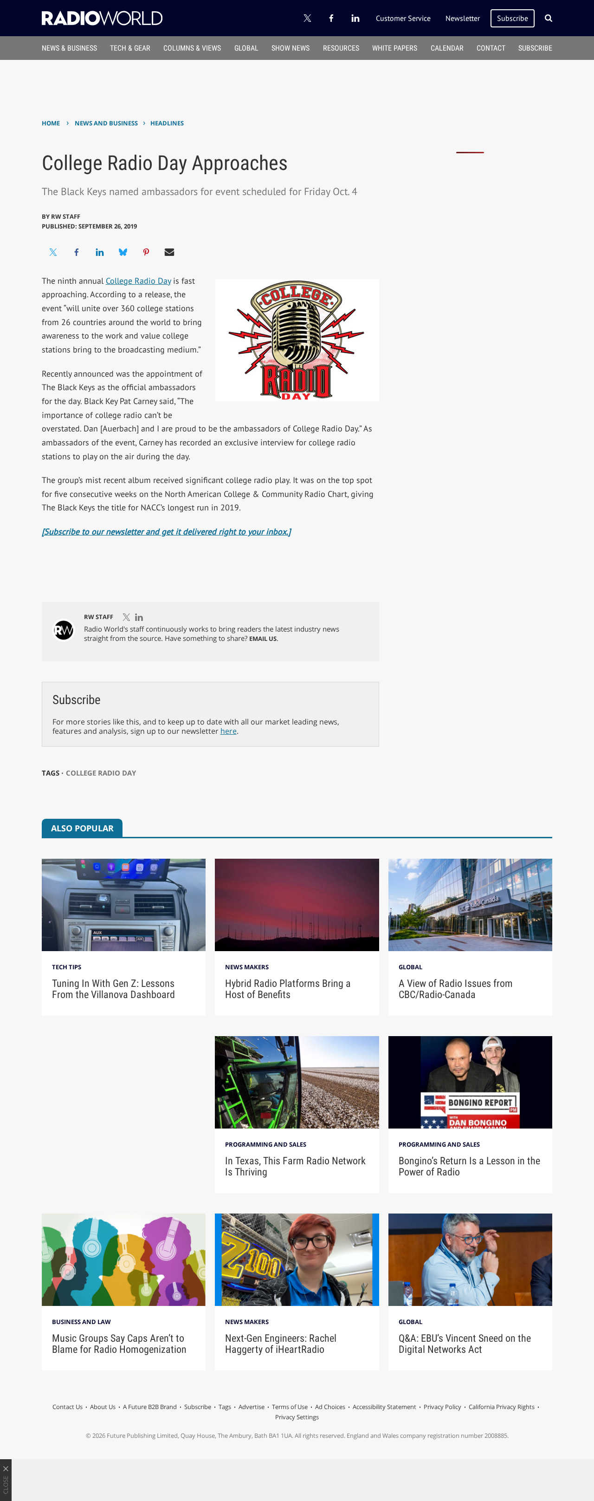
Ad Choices (330, 1407)
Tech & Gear (130, 48)
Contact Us (67, 1407)
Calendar (447, 48)
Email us (263, 638)
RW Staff (65, 216)
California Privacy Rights (502, 1407)
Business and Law (81, 1322)
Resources (341, 48)
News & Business (69, 48)
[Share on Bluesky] (123, 252)
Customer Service (403, 18)
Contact (491, 48)
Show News (290, 48)
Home (51, 123)
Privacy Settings (297, 1417)
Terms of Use (290, 1407)
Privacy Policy (442, 1407)
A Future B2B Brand (150, 1407)
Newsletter (463, 18)
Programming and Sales (265, 1144)
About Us (103, 1407)
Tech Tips (66, 967)
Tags (225, 1407)
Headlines (167, 123)
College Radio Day (138, 280)
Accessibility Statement (384, 1407)
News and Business (106, 123)
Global (246, 48)
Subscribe (512, 18)
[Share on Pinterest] (146, 252)
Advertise (252, 1407)
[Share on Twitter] (53, 252)
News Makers (247, 967)
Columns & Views (192, 48)
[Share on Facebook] (76, 252)
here (228, 731)
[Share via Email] (169, 252)
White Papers (394, 48)
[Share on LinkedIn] (99, 252)
